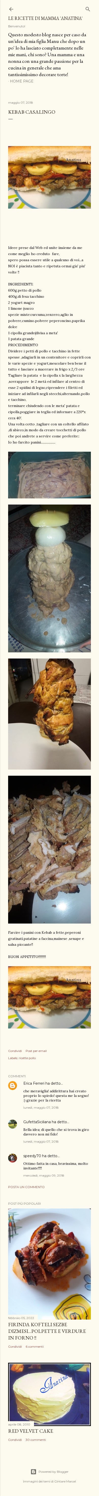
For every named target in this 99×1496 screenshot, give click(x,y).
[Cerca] (88, 8)
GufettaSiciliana (37, 1122)
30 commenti (36, 1440)
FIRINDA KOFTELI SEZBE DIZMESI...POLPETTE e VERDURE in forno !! (47, 1331)
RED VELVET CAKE (30, 1431)
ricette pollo (27, 1058)
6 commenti (35, 1346)
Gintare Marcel (65, 1481)
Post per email (36, 1051)
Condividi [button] (15, 1051)
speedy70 (32, 1156)
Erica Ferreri (33, 1083)
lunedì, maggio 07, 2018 (41, 1107)
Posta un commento (26, 1187)
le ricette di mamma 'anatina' (45, 18)
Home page (22, 81)
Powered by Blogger (54, 1472)
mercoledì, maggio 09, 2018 (43, 1175)
